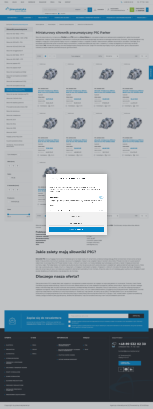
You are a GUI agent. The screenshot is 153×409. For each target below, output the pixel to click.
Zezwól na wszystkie (76, 229)
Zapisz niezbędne (76, 223)
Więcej (52, 205)
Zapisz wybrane (76, 217)
